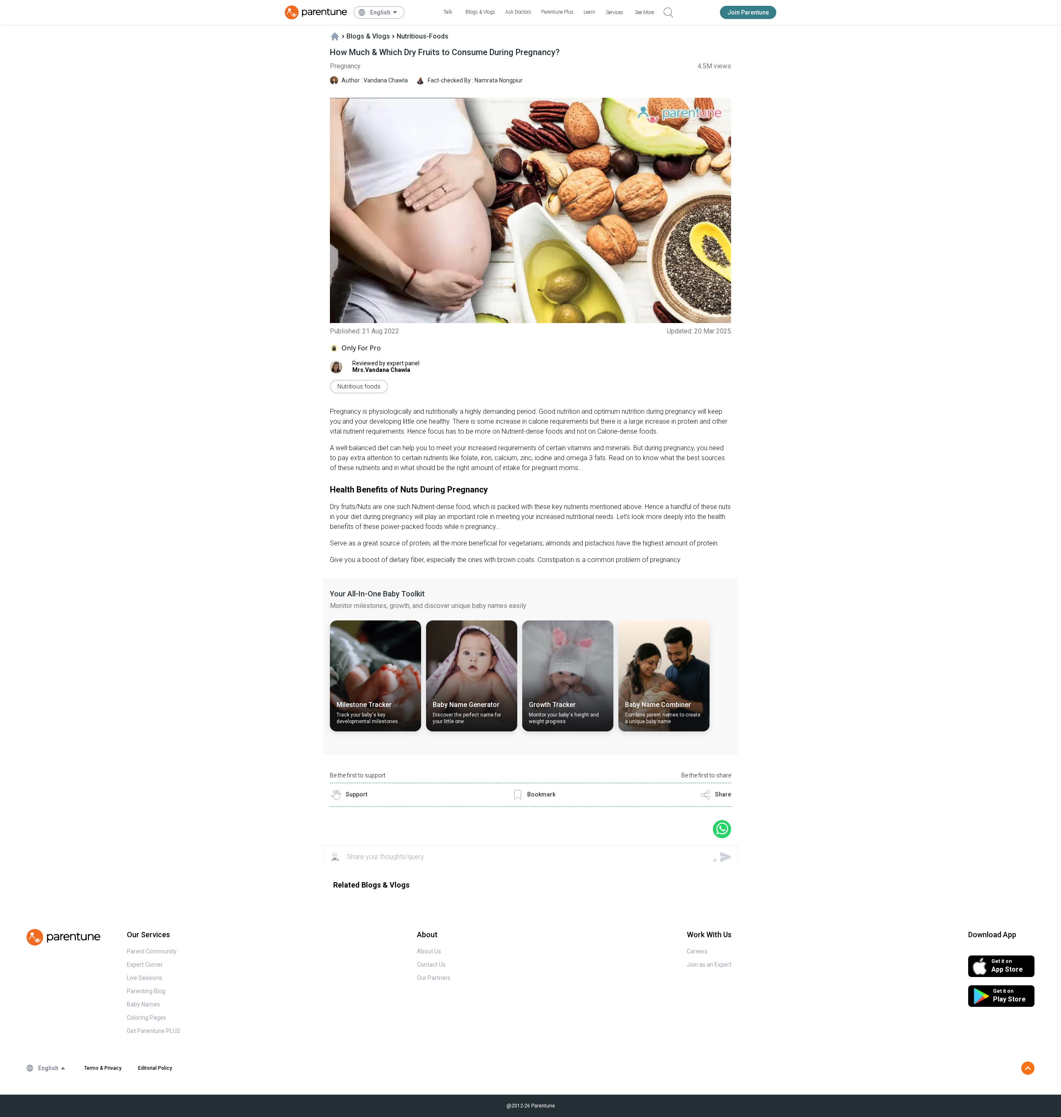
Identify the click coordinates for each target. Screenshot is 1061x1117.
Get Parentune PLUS (153, 1031)
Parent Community (152, 951)
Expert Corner (145, 964)
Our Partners (434, 978)
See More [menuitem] (644, 12)
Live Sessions (144, 978)
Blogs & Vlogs (480, 12)
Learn (589, 12)
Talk (447, 12)
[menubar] (384, 12)
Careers (697, 951)
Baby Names (143, 1004)
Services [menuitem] (614, 12)
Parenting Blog (146, 991)
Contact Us (431, 964)
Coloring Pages (146, 1017)
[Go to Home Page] (316, 12)
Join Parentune (748, 12)
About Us (429, 951)
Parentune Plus (557, 12)
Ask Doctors (518, 12)
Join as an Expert (709, 964)
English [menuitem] (380, 12)
